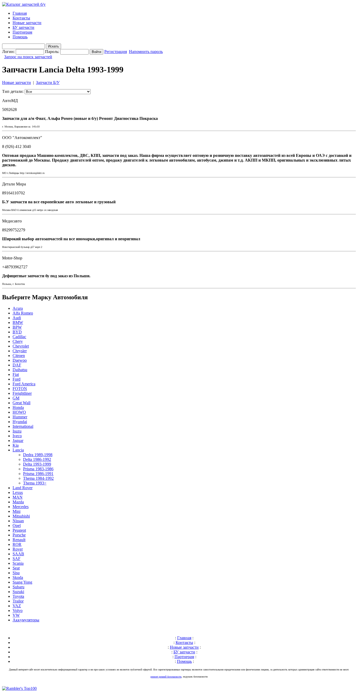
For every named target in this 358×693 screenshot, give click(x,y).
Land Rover (22, 488)
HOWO (19, 412)
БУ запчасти (23, 27)
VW (16, 615)
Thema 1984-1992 (38, 478)
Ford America (24, 384)
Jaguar (18, 440)
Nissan (18, 521)
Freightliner (22, 393)
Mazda (18, 502)
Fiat (16, 374)
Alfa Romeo (23, 313)
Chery (18, 341)
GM (16, 398)
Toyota (18, 596)
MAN (18, 497)
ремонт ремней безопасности (165, 676)
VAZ (17, 606)
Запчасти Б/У (47, 82)
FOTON (20, 388)
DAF (17, 365)
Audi (17, 318)
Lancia (18, 450)
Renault (19, 539)
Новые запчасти (27, 22)
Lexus (18, 492)
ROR (17, 544)
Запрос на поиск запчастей (28, 57)
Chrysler (20, 351)
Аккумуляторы (26, 620)
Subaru (18, 587)
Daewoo (20, 360)
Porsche (19, 535)
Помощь (20, 37)
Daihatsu (20, 369)
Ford (16, 379)
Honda (18, 407)
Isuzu (17, 431)
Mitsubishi (21, 516)
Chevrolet (21, 346)
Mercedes (21, 506)
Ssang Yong (22, 582)
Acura (18, 308)
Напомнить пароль (146, 51)
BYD (17, 332)
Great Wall (21, 403)
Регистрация (115, 51)
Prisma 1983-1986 (38, 469)
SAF (16, 558)
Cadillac (19, 336)
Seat (16, 568)
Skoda (18, 577)
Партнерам (22, 32)
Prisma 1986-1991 (38, 473)
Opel (17, 525)
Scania (18, 563)
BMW (18, 322)
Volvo (18, 610)
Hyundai (20, 421)
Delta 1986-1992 (37, 459)
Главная (20, 13)
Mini (16, 511)
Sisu (16, 573)
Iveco (17, 436)
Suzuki (18, 591)
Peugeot (19, 530)
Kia (16, 445)
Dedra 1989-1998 (37, 454)
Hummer (20, 417)
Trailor (18, 601)
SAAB (18, 554)
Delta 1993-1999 (37, 464)
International (23, 426)
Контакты (21, 18)
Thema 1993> (34, 483)
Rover (18, 549)
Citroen (19, 355)
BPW (17, 327)
